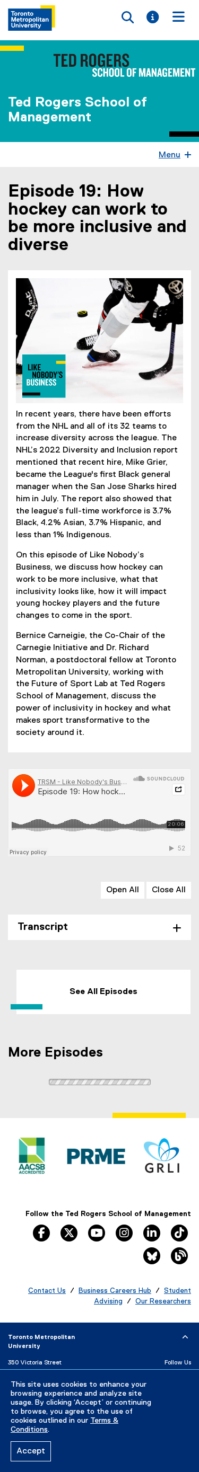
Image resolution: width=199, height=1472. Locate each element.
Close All (169, 890)
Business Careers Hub (115, 1290)
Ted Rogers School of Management (77, 110)
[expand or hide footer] (185, 1337)
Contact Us (47, 1290)
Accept (30, 1451)
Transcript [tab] (43, 927)
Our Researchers (163, 1301)
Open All (122, 890)
